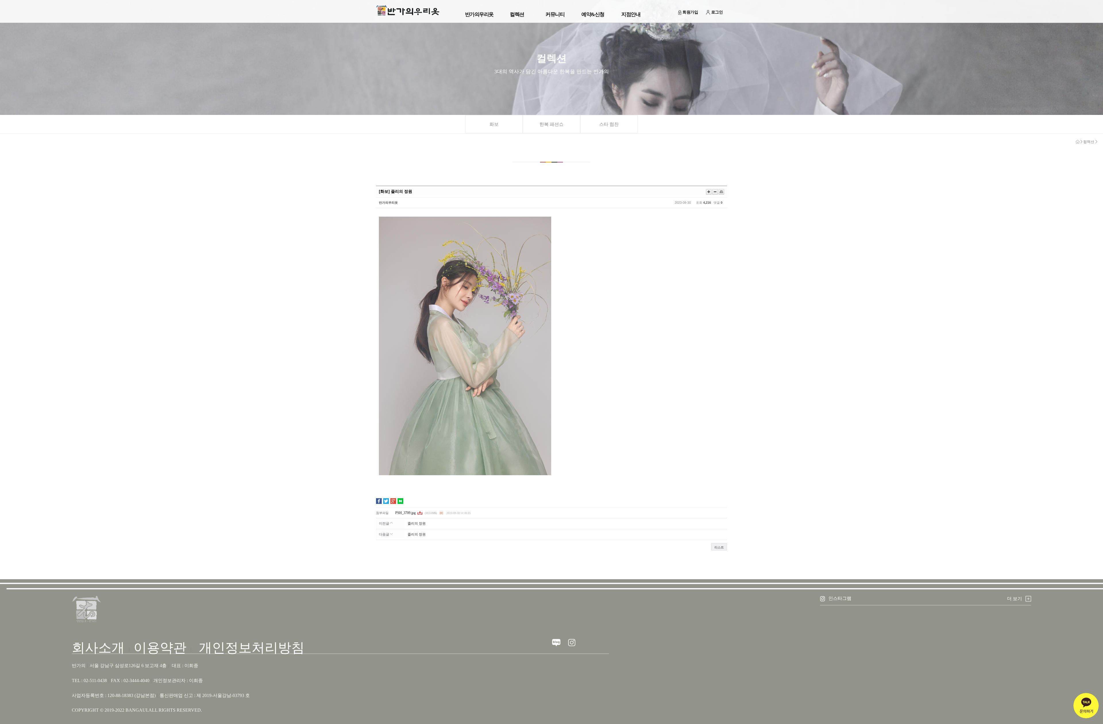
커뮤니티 (554, 14)
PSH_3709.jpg (405, 513)
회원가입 (690, 12)
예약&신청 (592, 14)
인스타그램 (839, 598)
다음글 (384, 534)
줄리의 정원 (417, 523)
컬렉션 (517, 14)
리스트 (719, 547)
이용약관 (160, 647)
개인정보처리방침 (251, 647)
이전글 (384, 523)
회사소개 (98, 647)
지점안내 (630, 14)
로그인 (717, 12)
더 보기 (1014, 598)
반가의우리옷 (479, 14)
